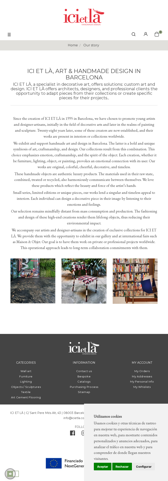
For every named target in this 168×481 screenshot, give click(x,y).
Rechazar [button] (122, 466)
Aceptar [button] (102, 466)
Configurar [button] (144, 466)
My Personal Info (142, 381)
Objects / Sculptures (26, 386)
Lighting (26, 381)
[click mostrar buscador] (133, 35)
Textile (26, 392)
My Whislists (142, 386)
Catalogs (83, 381)
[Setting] (146, 34)
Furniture (26, 376)
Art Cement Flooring (26, 397)
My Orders (142, 371)
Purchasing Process (84, 386)
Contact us (84, 371)
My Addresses (142, 376)
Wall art (25, 371)
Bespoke (84, 376)
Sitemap (84, 392)
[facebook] (72, 434)
